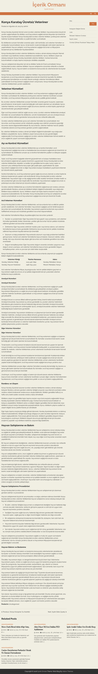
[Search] (95, 13)
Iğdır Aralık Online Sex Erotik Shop (81, 627)
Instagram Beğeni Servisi (77, 29)
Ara (70, 21)
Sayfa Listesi (73, 39)
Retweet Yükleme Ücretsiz (77, 35)
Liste (70, 32)
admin (26, 26)
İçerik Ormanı (49, 5)
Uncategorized (14, 604)
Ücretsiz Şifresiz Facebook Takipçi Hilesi (81, 42)
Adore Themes (67, 671)
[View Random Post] (91, 14)
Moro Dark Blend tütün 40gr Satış (15, 627)
